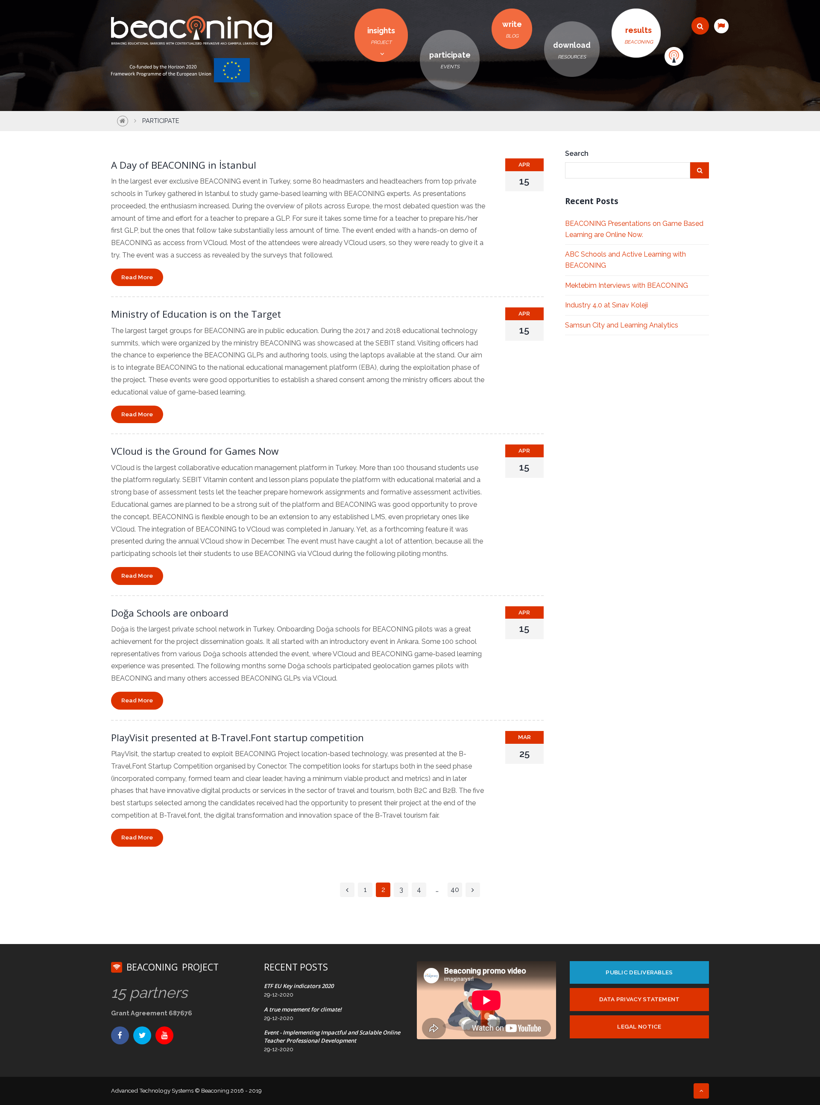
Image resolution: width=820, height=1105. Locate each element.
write (512, 29)
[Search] (700, 26)
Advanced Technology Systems (152, 1090)
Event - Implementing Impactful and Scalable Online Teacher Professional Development (332, 1036)
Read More (137, 277)
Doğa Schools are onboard (169, 613)
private (674, 56)
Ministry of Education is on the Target (196, 314)
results (638, 35)
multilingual (721, 26)
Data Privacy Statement (639, 999)
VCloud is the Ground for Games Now (194, 451)
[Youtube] (164, 1035)
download (572, 50)
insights (381, 35)
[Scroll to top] (701, 1091)
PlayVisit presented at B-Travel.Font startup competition (237, 737)
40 (455, 890)
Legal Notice (639, 1026)
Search (577, 153)
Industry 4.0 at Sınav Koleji (606, 305)
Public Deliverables (639, 972)
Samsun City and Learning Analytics (621, 325)
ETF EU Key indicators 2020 (299, 986)
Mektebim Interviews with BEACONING (626, 285)
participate (450, 60)
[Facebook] (120, 1035)
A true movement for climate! (303, 1009)
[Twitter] (142, 1035)
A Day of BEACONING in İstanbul (183, 165)
